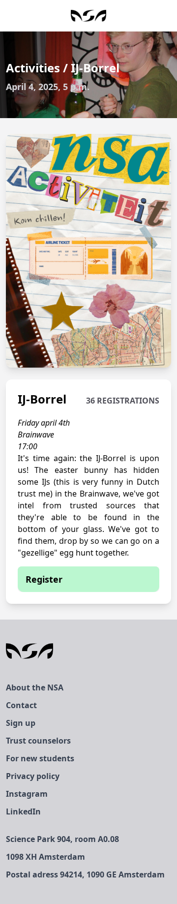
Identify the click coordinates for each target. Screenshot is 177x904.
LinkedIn (23, 811)
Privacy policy (32, 776)
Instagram (27, 793)
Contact (21, 705)
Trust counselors (38, 740)
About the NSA (34, 687)
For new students (40, 758)
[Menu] (169, 16)
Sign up (20, 722)
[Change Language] (8, 16)
